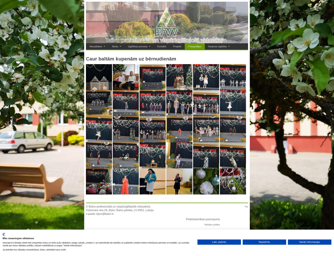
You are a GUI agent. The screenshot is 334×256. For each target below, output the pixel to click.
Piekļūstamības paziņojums (203, 219)
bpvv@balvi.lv (105, 213)
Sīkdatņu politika (212, 225)
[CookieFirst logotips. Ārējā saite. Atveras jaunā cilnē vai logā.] (4, 234)
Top (246, 206)
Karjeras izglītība (217, 46)
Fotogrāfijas (194, 46)
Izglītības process (138, 46)
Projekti (177, 46)
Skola (115, 46)
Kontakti (161, 46)
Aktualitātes (96, 46)
